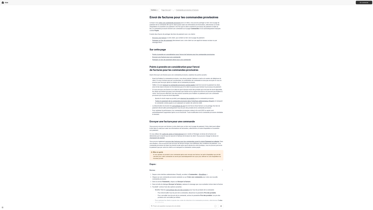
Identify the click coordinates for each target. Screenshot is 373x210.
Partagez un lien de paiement (162, 40)
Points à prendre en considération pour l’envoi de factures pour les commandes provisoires (183, 54)
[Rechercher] (215, 206)
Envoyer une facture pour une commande (166, 57)
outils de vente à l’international (172, 134)
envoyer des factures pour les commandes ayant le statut (192, 141)
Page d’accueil (166, 10)
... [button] (173, 10)
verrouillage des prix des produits (177, 190)
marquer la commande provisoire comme (179, 85)
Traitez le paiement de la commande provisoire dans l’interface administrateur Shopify (184, 101)
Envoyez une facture (159, 38)
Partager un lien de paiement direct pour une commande (171, 59)
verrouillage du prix (178, 106)
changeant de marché (157, 138)
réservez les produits (187, 98)
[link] (5, 2)
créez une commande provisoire (169, 23)
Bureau (152, 170)
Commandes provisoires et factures (187, 10)
